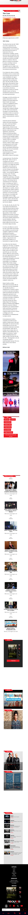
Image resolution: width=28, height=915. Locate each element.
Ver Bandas (14, 883)
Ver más (12, 817)
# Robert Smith (7, 424)
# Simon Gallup (7, 427)
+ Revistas (13, 660)
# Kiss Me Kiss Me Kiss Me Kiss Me (10, 435)
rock (10, 10)
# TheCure (13, 419)
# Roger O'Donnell (8, 432)
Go (23, 909)
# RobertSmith (7, 422)
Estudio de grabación (14, 881)
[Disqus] (11, 455)
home (7, 10)
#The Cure (6, 419)
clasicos (13, 10)
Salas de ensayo (14, 880)
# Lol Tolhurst (7, 429)
